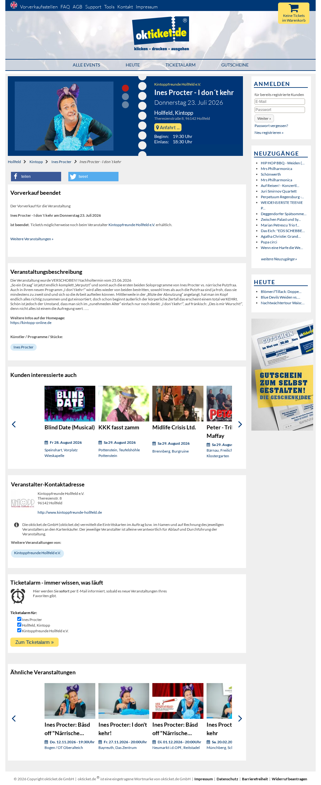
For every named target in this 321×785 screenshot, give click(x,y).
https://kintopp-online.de (30, 322)
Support (93, 7)
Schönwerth (271, 174)
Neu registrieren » (269, 132)
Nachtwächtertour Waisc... (283, 302)
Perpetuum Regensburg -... (282, 196)
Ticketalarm (181, 64)
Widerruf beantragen (289, 779)
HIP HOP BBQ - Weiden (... (283, 163)
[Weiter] (240, 424)
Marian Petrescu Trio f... (280, 225)
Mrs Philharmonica (276, 168)
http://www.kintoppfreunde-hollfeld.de (70, 512)
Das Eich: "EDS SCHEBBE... (283, 230)
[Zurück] (14, 424)
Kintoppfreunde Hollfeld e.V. (177, 84)
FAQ (65, 7)
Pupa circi (269, 242)
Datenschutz (227, 779)
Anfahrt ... (169, 127)
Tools (109, 7)
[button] (36, 176)
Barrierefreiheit (255, 779)
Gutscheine (235, 64)
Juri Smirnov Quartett (279, 191)
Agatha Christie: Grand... (281, 236)
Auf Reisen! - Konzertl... (280, 185)
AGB (77, 7)
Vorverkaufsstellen (39, 7)
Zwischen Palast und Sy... (281, 219)
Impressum (147, 7)
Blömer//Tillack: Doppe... (281, 291)
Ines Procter (61, 161)
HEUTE (133, 64)
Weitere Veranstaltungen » (32, 238)
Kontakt (125, 7)
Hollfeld (14, 161)
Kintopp (36, 161)
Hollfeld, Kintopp (36, 625)
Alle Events (86, 64)
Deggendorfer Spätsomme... (284, 213)
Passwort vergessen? (271, 125)
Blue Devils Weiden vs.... (280, 297)
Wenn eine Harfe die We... (282, 247)
